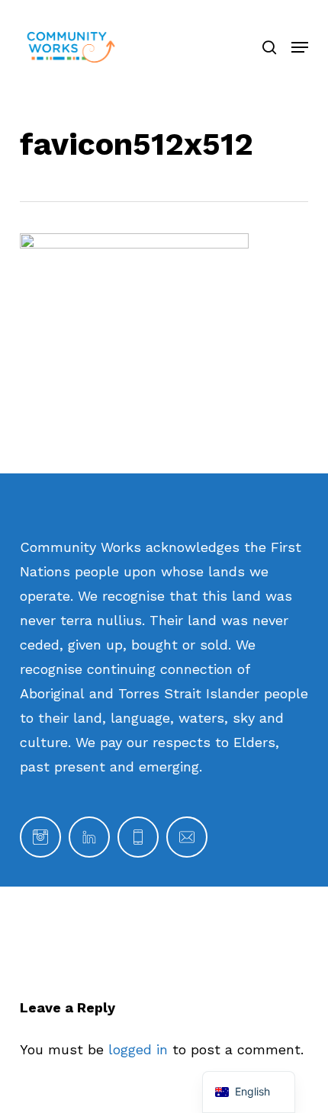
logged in (138, 1049)
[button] (299, 47)
